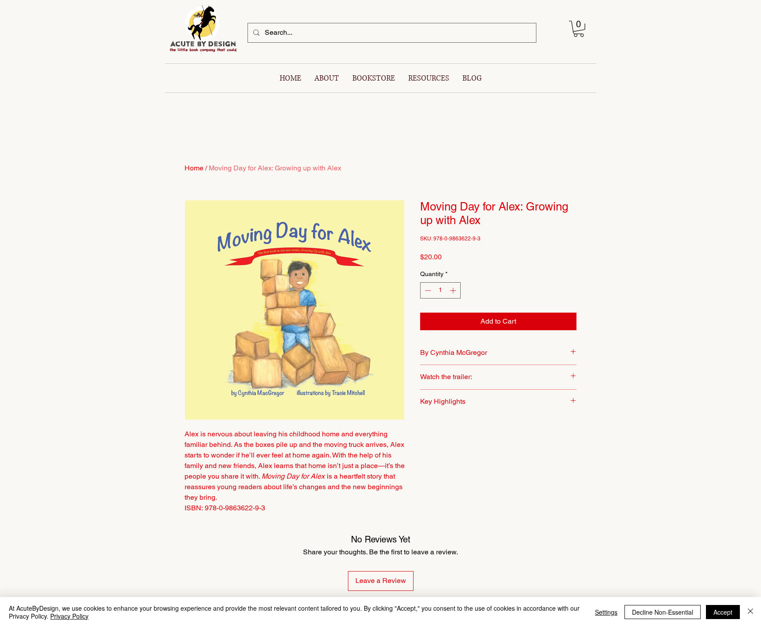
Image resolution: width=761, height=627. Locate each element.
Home (194, 168)
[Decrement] (426, 290)
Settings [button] (606, 612)
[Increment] (453, 290)
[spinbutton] (440, 290)
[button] (578, 29)
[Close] (750, 612)
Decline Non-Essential (662, 612)
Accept (722, 612)
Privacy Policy (69, 616)
